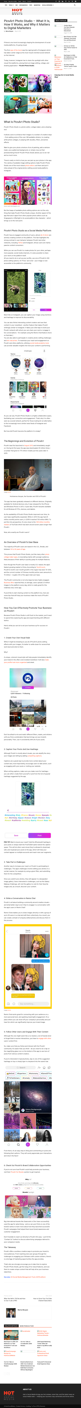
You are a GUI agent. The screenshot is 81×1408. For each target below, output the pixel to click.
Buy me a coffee (13, 1)
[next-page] (8, 1373)
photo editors (30, 165)
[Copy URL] (33, 36)
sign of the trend (16, 50)
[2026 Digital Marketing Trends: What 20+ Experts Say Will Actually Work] (44, 1335)
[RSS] (69, 1)
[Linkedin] (62, 1)
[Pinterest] (65, 1)
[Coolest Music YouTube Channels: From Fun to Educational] (58, 27)
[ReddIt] (24, 36)
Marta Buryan (9, 31)
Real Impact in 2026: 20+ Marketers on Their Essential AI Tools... (70, 57)
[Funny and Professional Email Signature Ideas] (44, 1355)
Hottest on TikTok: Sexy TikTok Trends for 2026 (70, 47)
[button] (74, 5)
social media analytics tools (39, 343)
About (24, 1)
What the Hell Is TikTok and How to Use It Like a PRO (14, 1300)
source (9, 492)
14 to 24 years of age (17, 549)
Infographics (23, 5)
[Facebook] (56, 1)
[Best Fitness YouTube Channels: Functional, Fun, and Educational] (58, 38)
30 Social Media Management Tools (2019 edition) (28, 1277)
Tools (10, 5)
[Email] (29, 36)
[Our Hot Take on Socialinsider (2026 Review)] (28, 1335)
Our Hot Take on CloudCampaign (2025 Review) (10, 1364)
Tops (30, 5)
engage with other (44, 1038)
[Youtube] (75, 1)
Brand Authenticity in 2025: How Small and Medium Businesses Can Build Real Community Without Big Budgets (28, 1366)
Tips (6, 5)
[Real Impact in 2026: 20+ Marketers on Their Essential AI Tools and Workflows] (11, 1335)
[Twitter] (72, 1)
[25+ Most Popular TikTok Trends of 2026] (58, 66)
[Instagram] (59, 1)
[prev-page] (5, 1373)
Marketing (37, 5)
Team (19, 1)
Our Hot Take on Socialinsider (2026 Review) (26, 1343)
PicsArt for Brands (17, 1172)
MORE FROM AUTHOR (27, 1326)
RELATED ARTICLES (11, 1326)
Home (5, 1)
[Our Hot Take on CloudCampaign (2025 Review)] (11, 1355)
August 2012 (28, 445)
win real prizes (12, 340)
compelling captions (35, 756)
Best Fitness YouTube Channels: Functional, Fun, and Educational (70, 38)
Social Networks (47, 5)
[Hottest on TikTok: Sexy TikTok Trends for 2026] (58, 48)
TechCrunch (40, 567)
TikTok (20, 243)
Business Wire (9, 582)
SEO (17, 5)
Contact (29, 1)
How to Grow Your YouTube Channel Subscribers (42, 1300)
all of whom (45, 235)
